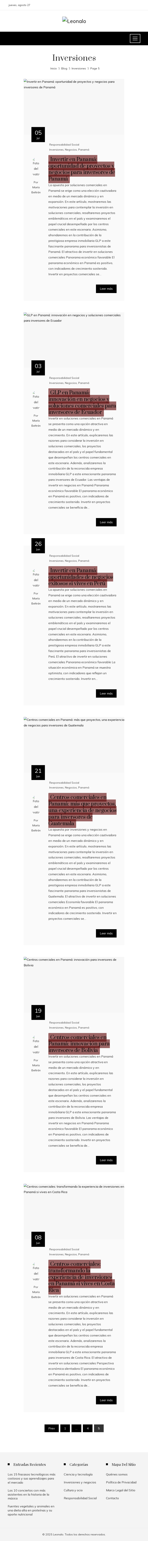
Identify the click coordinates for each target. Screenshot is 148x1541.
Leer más (106, 289)
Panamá (83, 149)
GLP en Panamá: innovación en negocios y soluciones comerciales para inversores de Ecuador (82, 402)
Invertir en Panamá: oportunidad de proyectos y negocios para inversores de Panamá (81, 169)
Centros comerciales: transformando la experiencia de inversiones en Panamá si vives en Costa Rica (81, 1277)
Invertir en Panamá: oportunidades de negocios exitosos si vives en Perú (80, 577)
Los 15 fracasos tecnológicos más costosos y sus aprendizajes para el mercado (32, 1478)
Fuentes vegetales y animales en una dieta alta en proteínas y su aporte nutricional (31, 1510)
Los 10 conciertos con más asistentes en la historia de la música (28, 1494)
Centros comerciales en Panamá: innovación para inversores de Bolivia (79, 1044)
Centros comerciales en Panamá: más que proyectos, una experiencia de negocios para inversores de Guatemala (82, 810)
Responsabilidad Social (64, 144)
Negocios (71, 149)
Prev (51, 1428)
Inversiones (56, 149)
